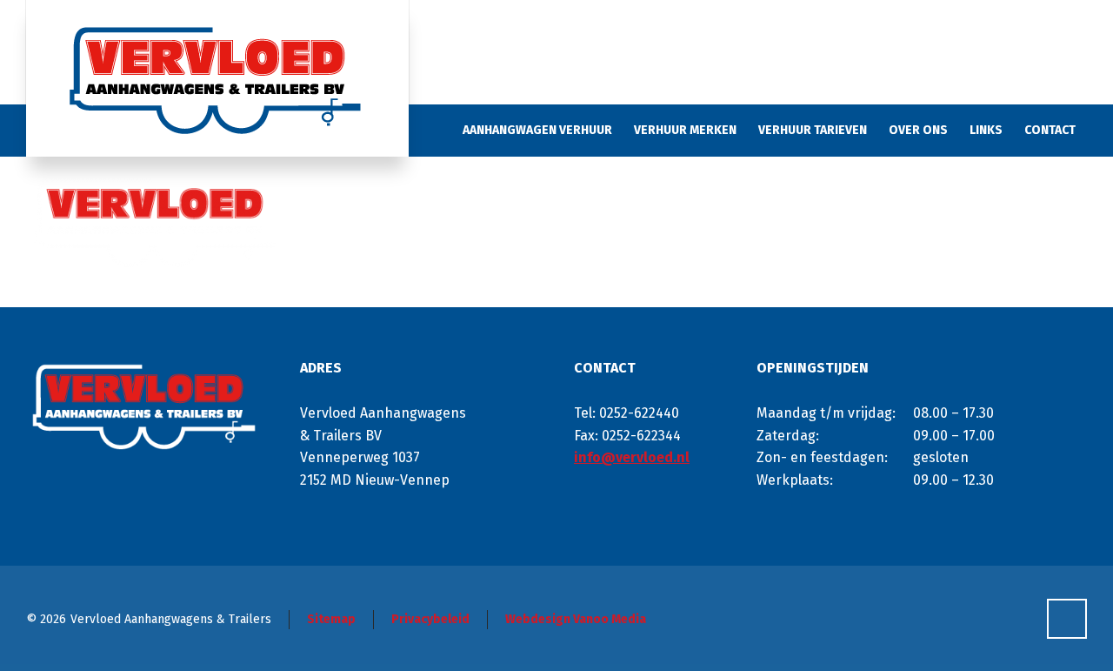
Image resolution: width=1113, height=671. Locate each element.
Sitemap (331, 619)
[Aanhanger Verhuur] (217, 78)
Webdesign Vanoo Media (575, 619)
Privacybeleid (430, 619)
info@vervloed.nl (632, 457)
